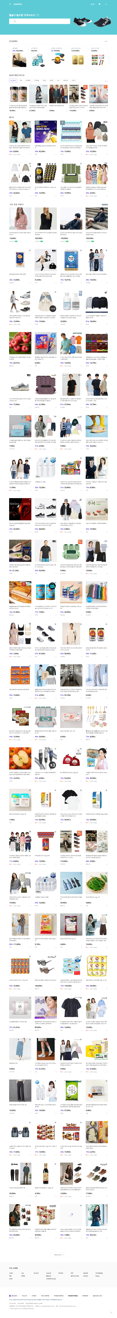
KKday (97, 1276)
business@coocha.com (69, 1306)
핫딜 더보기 (57, 1255)
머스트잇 (36, 1273)
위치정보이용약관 (58, 1296)
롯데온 (51, 80)
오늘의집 (65, 80)
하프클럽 (28, 80)
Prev (9, 56)
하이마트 (60, 1273)
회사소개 (24, 1296)
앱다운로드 (14, 1296)
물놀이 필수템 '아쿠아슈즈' (22, 15)
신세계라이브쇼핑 (51, 1279)
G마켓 (44, 80)
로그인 (92, 4)
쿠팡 (21, 80)
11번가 (74, 80)
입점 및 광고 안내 (97, 1296)
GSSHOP (48, 1273)
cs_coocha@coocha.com (46, 1306)
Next (107, 56)
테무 (72, 1273)
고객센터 (34, 1296)
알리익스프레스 (75, 1276)
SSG (58, 80)
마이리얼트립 (99, 1273)
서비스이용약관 (45, 1296)
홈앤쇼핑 (48, 1276)
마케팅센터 (85, 1296)
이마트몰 (36, 80)
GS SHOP (13, 80)
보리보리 (85, 1276)
